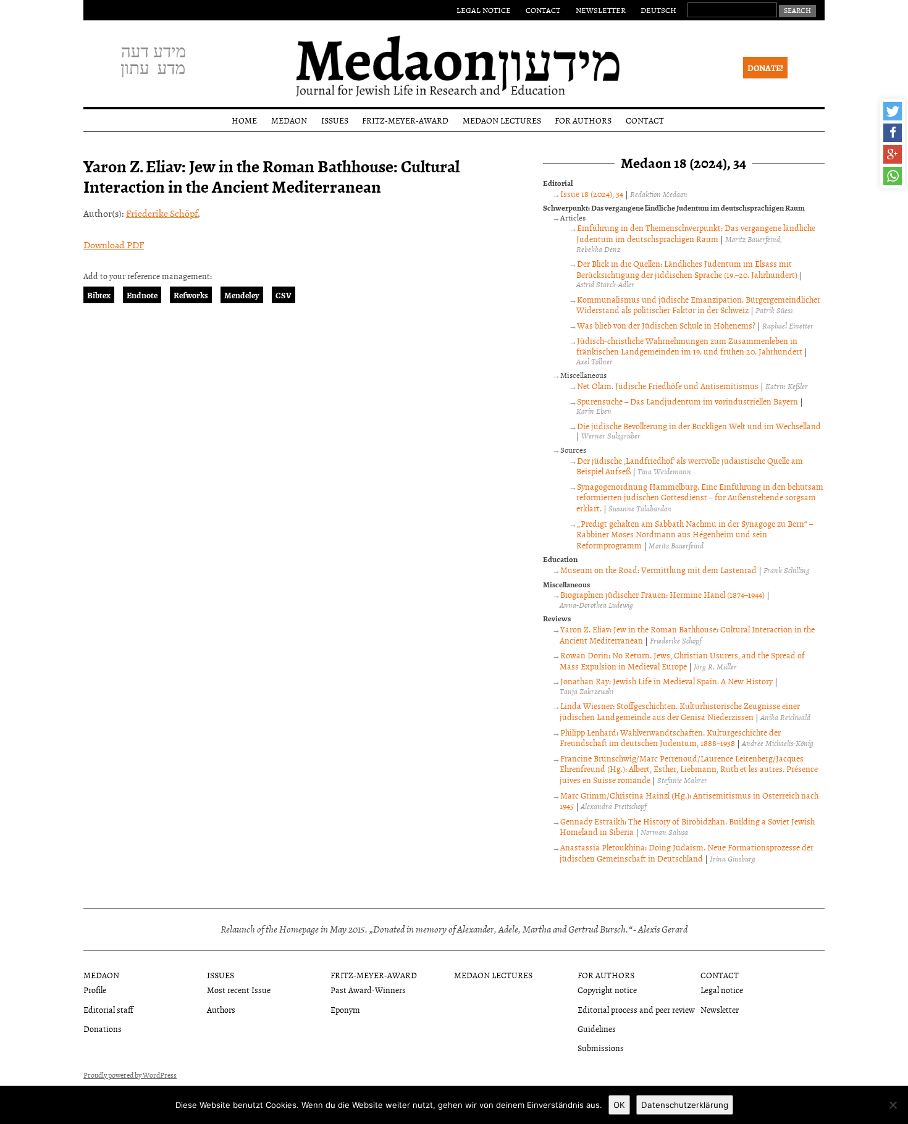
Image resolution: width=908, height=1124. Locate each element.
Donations (102, 1028)
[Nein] (892, 1105)
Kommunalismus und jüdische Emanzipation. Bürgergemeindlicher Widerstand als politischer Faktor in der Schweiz (698, 305)
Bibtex (99, 294)
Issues (334, 120)
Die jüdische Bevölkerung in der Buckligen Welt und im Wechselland (699, 425)
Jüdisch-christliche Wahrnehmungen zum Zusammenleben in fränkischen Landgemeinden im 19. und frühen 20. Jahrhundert (689, 346)
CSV (283, 294)
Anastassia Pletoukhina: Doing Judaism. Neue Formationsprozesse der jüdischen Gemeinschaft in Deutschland (686, 853)
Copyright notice (607, 989)
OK (619, 1105)
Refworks (191, 294)
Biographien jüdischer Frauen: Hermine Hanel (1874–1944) (662, 594)
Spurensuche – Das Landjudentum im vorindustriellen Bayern (687, 401)
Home (244, 120)
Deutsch (658, 10)
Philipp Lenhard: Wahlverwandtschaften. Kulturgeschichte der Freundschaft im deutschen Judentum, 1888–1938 (670, 738)
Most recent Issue (239, 989)
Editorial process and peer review (636, 1009)
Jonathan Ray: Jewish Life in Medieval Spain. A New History (666, 680)
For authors (583, 120)
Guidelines (597, 1028)
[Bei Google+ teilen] (892, 154)
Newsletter (601, 10)
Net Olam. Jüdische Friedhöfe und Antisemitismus (668, 385)
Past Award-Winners (368, 989)
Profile (94, 989)
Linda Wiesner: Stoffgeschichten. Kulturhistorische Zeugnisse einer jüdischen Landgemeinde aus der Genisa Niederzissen (680, 711)
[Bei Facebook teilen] (892, 133)
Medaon (289, 120)
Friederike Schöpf (162, 213)
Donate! (765, 67)
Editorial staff (108, 1009)
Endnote (142, 294)
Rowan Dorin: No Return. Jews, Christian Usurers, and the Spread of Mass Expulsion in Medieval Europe (682, 660)
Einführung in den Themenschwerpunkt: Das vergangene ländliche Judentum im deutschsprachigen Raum (695, 233)
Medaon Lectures (502, 120)
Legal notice (483, 10)
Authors (221, 1009)
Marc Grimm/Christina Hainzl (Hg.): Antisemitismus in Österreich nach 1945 (689, 801)
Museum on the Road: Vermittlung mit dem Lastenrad (658, 569)
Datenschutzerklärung (684, 1105)
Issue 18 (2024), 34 (591, 193)
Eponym (345, 1009)
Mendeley (241, 294)
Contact (543, 10)
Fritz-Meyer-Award (405, 120)
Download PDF (113, 244)
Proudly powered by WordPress (130, 1075)
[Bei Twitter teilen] (892, 111)
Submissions (601, 1047)
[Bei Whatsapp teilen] (892, 176)
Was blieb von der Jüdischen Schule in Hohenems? (666, 325)
